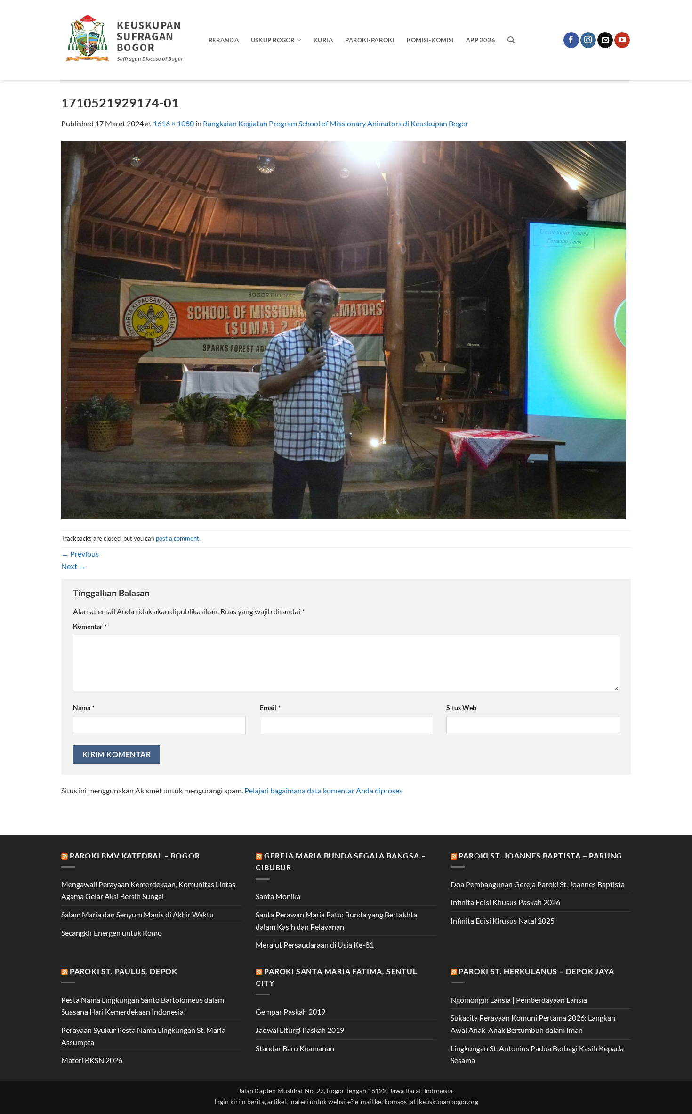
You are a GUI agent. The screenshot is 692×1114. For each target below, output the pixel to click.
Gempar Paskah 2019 (290, 1011)
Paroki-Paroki (369, 40)
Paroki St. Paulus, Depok (123, 970)
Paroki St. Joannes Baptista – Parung (540, 855)
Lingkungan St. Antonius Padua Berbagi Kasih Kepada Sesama (537, 1054)
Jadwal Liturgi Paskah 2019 (300, 1029)
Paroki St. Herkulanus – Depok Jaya (536, 970)
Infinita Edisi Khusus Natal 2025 (503, 920)
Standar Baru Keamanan (295, 1048)
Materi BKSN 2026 (91, 1060)
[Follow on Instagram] (588, 40)
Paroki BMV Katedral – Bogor (135, 855)
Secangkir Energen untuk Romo (111, 932)
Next (73, 565)
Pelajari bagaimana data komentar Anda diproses (323, 790)
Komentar (90, 626)
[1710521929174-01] (343, 328)
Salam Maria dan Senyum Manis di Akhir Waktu (137, 914)
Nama (84, 707)
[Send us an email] (605, 40)
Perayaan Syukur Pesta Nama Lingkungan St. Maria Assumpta (143, 1036)
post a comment (177, 538)
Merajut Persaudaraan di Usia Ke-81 (315, 944)
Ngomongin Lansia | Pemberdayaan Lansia (519, 999)
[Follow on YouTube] (622, 40)
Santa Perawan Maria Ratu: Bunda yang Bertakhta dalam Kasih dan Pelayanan (336, 920)
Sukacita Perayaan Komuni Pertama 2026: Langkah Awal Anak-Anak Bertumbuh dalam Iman (533, 1023)
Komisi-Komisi (430, 40)
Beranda (224, 40)
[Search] (511, 40)
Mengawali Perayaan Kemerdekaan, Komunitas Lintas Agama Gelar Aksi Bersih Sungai (148, 890)
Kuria (323, 40)
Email (270, 707)
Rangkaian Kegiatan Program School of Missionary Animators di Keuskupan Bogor (335, 123)
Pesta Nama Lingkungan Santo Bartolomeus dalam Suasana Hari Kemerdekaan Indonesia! (142, 1005)
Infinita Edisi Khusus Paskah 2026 (505, 902)
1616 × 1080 (173, 123)
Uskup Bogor (273, 40)
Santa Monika (278, 895)
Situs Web (461, 707)
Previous (80, 553)
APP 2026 (480, 40)
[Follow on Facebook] (571, 40)
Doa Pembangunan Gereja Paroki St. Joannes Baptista (538, 884)
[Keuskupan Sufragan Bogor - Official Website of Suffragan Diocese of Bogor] (127, 40)
